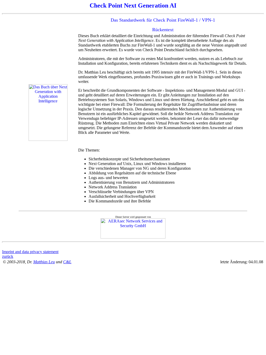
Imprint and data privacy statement (30, 251)
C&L (67, 262)
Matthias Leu (44, 262)
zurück (7, 256)
